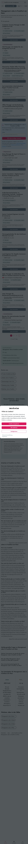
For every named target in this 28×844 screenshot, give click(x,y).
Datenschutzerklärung (7, 435)
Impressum (4, 436)
